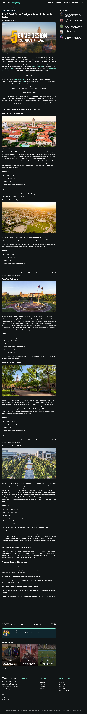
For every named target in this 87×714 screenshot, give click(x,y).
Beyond (10, 660)
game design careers (47, 84)
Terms (46, 709)
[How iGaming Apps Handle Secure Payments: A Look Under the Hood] (61, 37)
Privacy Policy (41, 709)
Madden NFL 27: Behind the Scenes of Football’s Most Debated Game (47, 663)
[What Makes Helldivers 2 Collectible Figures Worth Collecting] (29, 655)
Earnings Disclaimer (51, 709)
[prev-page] (2, 668)
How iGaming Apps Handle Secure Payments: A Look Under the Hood (73, 38)
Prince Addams (6, 20)
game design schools (19, 79)
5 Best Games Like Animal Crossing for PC (12, 624)
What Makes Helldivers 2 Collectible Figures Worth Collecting (29, 663)
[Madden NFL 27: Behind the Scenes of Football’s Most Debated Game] (47, 655)
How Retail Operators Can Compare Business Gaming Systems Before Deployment (10, 663)
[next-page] (5, 668)
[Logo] (10, 3)
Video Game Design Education (11, 7)
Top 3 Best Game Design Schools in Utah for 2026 (43, 624)
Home (3, 7)
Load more (72, 42)
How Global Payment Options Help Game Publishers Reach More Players (74, 32)
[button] (83, 3)
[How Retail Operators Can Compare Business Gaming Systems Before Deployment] (11, 655)
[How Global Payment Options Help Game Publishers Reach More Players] (61, 32)
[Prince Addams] (7, 633)
